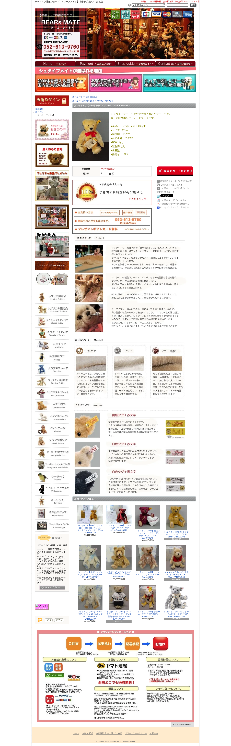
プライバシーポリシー (136, 733)
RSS (49, 620)
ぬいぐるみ (42, 608)
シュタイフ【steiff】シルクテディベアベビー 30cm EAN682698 (119, 574)
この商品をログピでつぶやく (173, 200)
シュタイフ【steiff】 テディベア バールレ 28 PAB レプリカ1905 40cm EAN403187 (90, 615)
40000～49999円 (105, 101)
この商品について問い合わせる (174, 188)
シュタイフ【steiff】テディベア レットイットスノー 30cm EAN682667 (91, 574)
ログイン (39, 112)
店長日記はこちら (52, 587)
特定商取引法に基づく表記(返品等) (176, 181)
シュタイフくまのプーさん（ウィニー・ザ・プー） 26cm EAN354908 (176, 574)
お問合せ (175, 63)
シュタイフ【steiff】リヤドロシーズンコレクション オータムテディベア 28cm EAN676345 (90, 529)
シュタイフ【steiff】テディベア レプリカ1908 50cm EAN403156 (147, 574)
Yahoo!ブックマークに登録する (174, 204)
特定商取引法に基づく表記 (109, 733)
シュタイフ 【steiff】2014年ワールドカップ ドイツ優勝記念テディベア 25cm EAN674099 (119, 615)
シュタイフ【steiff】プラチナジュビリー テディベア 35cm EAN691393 (177, 614)
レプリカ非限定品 (89, 97)
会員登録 (39, 109)
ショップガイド (135, 63)
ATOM (59, 620)
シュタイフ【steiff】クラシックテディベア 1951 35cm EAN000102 (176, 534)
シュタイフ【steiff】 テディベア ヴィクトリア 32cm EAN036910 (118, 528)
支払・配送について (95, 63)
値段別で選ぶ (87, 101)
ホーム (55, 63)
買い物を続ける (167, 192)
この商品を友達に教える (171, 185)
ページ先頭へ (182, 724)
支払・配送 (87, 733)
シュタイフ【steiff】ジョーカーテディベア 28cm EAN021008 (147, 614)
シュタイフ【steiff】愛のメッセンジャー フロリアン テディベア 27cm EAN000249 (148, 534)
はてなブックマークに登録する (174, 207)
